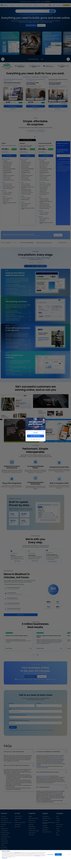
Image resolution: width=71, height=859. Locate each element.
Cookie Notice (4, 857)
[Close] (69, 854)
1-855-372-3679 (36, 436)
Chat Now (35, 432)
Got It (58, 854)
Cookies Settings (50, 854)
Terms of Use (17, 852)
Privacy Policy (37, 855)
